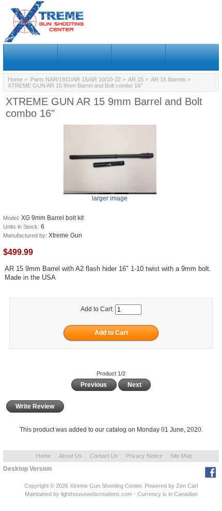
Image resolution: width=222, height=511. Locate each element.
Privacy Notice (144, 456)
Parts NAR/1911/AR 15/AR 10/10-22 (75, 79)
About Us (70, 456)
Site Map (181, 456)
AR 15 (136, 79)
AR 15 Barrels (168, 79)
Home (15, 79)
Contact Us (104, 456)
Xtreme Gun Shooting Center (105, 486)
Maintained (38, 494)
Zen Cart (187, 486)
